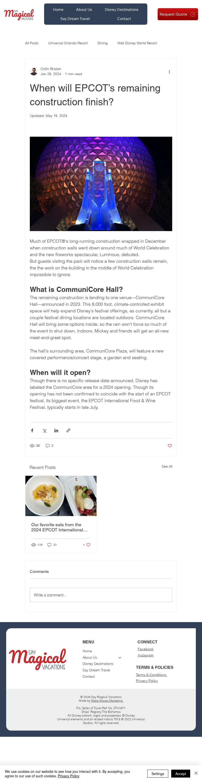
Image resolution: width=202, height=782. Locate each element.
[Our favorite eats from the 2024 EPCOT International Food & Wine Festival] (61, 496)
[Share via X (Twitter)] (44, 430)
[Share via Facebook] (32, 430)
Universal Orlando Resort (68, 43)
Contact (89, 676)
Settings (158, 773)
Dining (103, 43)
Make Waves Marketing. (107, 700)
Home (87, 651)
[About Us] (120, 657)
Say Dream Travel (96, 670)
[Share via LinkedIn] (56, 430)
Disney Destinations (98, 663)
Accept (180, 773)
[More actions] (169, 71)
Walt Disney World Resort (137, 43)
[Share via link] (68, 430)
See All (167, 466)
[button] (84, 9)
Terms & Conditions (151, 675)
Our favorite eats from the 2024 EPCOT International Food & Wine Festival (57, 527)
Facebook (145, 649)
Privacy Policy (147, 680)
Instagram (146, 655)
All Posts (31, 43)
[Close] (196, 773)
